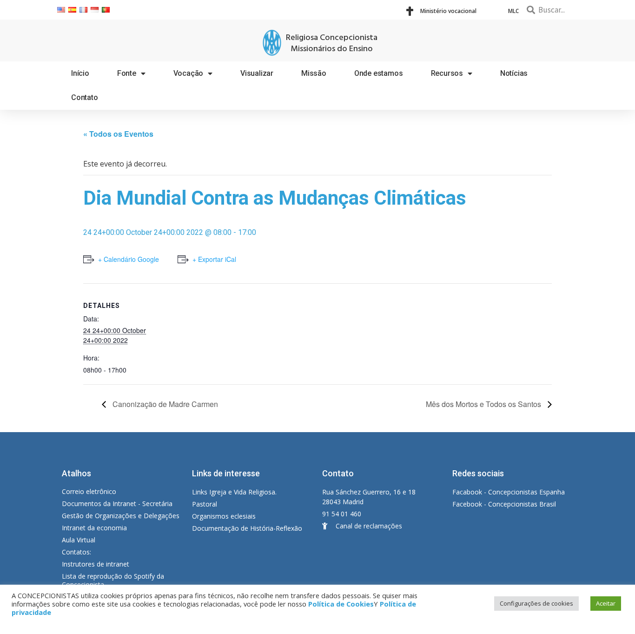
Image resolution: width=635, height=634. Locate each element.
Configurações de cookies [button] (536, 603)
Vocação (188, 73)
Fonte (126, 73)
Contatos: (76, 551)
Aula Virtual (78, 539)
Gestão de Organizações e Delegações (120, 515)
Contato (84, 97)
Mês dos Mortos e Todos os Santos (484, 404)
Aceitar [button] (605, 603)
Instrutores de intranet (95, 564)
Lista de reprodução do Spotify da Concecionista (113, 580)
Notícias (514, 73)
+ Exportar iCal (214, 259)
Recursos (447, 73)
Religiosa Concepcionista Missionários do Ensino (331, 43)
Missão (313, 73)
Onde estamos (378, 73)
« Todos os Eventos (118, 133)
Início (80, 73)
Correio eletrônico (89, 491)
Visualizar (256, 73)
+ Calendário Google (128, 259)
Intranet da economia (94, 527)
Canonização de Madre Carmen (164, 404)
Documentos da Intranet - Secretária (117, 503)
